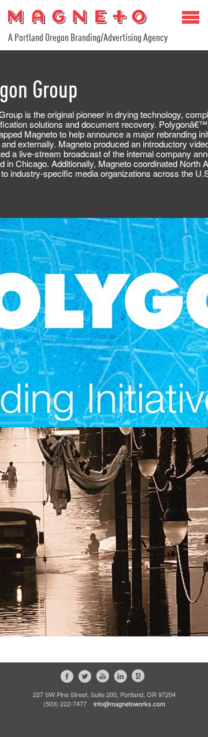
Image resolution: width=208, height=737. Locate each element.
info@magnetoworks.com (129, 703)
